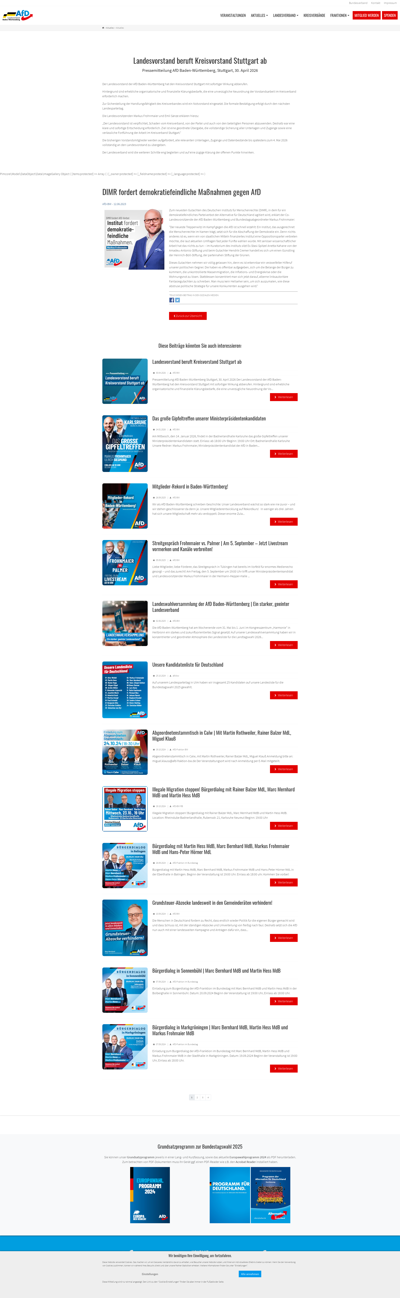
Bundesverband (358, 3)
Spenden (390, 15)
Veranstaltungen (233, 15)
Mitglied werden (367, 15)
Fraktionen (338, 15)
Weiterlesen (284, 397)
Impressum (390, 3)
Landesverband (284, 15)
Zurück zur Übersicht (188, 316)
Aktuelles (258, 15)
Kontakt (375, 3)
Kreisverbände (314, 15)
